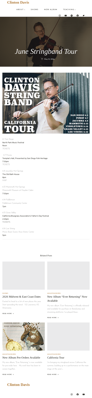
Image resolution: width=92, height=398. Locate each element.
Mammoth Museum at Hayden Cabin (17, 190)
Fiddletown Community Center (14, 203)
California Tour (55, 357)
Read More (7, 313)
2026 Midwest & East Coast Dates (21, 296)
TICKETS (6, 222)
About (20, 10)
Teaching (68, 10)
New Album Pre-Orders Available (21, 357)
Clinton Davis (18, 2)
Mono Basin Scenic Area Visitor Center (18, 232)
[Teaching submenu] (75, 9)
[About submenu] (24, 9)
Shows (5, 293)
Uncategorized (54, 293)
